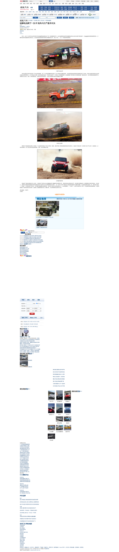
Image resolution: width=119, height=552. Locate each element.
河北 (27, 486)
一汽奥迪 (31, 510)
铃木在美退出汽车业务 (25, 453)
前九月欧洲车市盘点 (24, 459)
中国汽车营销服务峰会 (25, 467)
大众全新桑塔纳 (59, 431)
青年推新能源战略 (24, 462)
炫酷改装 (30, 366)
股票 (44, 3)
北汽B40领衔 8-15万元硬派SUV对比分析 (44, 217)
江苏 (25, 486)
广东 (21, 486)
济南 (40, 11)
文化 (76, 3)
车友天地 (28, 493)
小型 (32, 14)
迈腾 (26, 478)
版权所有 (47, 548)
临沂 (49, 11)
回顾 (88, 1)
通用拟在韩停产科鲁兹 (25, 452)
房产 (53, 3)
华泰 (25, 516)
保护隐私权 (56, 547)
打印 (21, 32)
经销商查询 (22, 543)
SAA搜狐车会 (24, 475)
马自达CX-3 (51, 414)
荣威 (23, 521)
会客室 (24, 350)
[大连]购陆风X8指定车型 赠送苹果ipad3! (32, 238)
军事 (27, 3)
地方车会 (22, 483)
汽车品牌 (23, 495)
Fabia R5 (67, 414)
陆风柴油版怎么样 (24, 247)
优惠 (62, 9)
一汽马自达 (26, 510)
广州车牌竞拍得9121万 (25, 449)
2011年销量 (37, 349)
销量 (49, 9)
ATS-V (59, 414)
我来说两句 (25, 26)
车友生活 (22, 490)
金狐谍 (28, 352)
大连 (61, 11)
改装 (87, 36)
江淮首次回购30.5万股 (24, 445)
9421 (28, 491)
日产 (27, 73)
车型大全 (57, 7)
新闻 (24, 3)
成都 (23, 486)
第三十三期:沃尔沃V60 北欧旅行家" (32, 345)
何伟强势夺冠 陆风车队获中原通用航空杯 (32, 242)
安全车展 (92, 17)
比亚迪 (33, 346)
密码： (41, 1)
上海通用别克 (36, 502)
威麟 (35, 516)
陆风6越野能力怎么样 (24, 248)
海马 (30, 516)
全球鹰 (27, 516)
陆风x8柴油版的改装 (24, 250)
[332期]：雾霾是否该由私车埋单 (33, 342)
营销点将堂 (36, 352)
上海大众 (26, 512)
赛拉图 (28, 481)
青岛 (43, 11)
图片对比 (26, 532)
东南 (32, 521)
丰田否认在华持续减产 (25, 447)
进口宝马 (22, 504)
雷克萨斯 (36, 499)
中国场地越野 (48, 20)
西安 (67, 11)
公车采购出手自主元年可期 (59, 386)
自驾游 (21, 491)
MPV (71, 14)
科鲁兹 (23, 480)
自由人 (24, 493)
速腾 (21, 481)
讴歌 (29, 499)
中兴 (27, 521)
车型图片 (22, 536)
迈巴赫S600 (59, 401)
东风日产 (34, 508)
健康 (70, 3)
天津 (27, 11)
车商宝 (67, 1)
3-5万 (28, 321)
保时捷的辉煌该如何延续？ (31, 347)
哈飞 (31, 518)
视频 (41, 3)
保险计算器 (22, 540)
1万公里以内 (26, 324)
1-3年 (28, 326)
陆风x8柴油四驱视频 (24, 251)
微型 (25, 14)
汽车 (50, 3)
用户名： (31, 1)
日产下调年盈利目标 (24, 451)
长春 (71, 11)
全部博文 (82, 547)
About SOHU (62, 547)
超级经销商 (22, 347)
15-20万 (37, 321)
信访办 (21, 352)
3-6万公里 (35, 324)
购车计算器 (22, 539)
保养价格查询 (23, 529)
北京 (23, 485)
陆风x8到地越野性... (24, 254)
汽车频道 (31, 20)
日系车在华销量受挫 (24, 463)
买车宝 (70, 9)
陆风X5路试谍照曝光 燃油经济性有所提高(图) (33, 241)
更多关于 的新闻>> (26, 244)
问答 (85, 7)
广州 (25, 487)
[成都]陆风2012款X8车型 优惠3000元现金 (32, 235)
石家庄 (30, 11)
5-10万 (31, 321)
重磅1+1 (21, 343)
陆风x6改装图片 (23, 252)
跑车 (86, 14)
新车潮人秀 (22, 345)
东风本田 (22, 510)
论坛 (92, 7)
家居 (56, 3)
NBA (34, 3)
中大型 (55, 14)
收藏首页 (96, 1)
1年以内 (25, 326)
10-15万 (34, 321)
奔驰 (26, 481)
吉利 (23, 516)
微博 (95, 7)
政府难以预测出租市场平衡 (59, 369)
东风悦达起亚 (23, 502)
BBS (80, 3)
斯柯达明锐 (59, 423)
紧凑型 (39, 14)
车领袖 (21, 341)
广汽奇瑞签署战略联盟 (25, 444)
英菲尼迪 (32, 499)
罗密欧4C (68, 401)
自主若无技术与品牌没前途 (59, 372)
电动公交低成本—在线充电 (59, 376)
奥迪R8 (67, 423)
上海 (23, 487)
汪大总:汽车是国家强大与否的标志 (32, 339)
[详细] (38, 338)
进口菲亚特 (26, 504)
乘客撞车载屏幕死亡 (24, 470)
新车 (42, 7)
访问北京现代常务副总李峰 (29, 341)
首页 (21, 3)
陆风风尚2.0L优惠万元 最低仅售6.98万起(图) (33, 239)
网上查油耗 (22, 528)
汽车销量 (22, 349)
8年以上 (36, 326)
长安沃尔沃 (31, 504)
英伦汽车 (24, 518)
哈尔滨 (74, 11)
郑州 (64, 11)
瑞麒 (32, 516)
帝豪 (21, 518)
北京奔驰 (22, 512)
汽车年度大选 (87, 17)
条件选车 (22, 533)
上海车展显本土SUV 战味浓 (59, 383)
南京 (78, 11)
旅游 (73, 3)
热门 (21, 498)
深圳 (27, 487)
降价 (45, 9)
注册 (54, 1)
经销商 (70, 7)
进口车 (75, 7)
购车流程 (22, 541)
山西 (27, 485)
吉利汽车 (37, 346)
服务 (92, 9)
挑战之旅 (25, 491)
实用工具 (23, 524)
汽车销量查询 (23, 537)
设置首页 (22, 547)
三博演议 (32, 350)
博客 (83, 3)
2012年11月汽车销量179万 (29, 349)
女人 (60, 3)
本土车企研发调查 (24, 346)
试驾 (49, 7)
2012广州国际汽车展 (24, 458)
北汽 (29, 346)
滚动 (92, 1)
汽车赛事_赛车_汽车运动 (39, 20)
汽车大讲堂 (22, 339)
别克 (21, 480)
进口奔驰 (22, 499)
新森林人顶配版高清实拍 (41, 227)
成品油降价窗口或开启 (25, 448)
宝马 (28, 478)
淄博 (55, 11)
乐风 (29, 480)
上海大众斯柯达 (29, 502)
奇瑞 (21, 516)
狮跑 (24, 478)
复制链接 (22, 30)
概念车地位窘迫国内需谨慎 (59, 379)
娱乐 (38, 3)
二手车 (75, 9)
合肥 (81, 11)
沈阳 (58, 11)
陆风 (54, 183)
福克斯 (26, 480)
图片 (65, 7)
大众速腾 (51, 431)
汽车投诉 (22, 526)
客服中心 (46, 547)
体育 (31, 3)
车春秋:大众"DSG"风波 (25, 336)
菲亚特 (23, 481)
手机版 (72, 1)
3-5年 (31, 326)
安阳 (25, 485)
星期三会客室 (23, 342)
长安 (31, 346)
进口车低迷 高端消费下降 (58, 381)
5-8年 (33, 326)
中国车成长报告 (26, 343)
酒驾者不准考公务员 (24, 466)
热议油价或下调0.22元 (24, 471)
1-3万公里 (31, 324)
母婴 (63, 3)
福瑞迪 (21, 478)
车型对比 (57, 9)
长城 (21, 521)
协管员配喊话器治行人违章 (59, 374)
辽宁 (21, 487)
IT (47, 3)
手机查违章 (22, 525)
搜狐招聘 (37, 547)
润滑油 (49, 183)
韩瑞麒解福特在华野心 (25, 455)
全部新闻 (77, 547)
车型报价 (22, 535)
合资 (21, 506)
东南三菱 (22, 508)
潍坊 (52, 11)
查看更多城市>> (92, 11)
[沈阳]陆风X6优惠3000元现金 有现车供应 (32, 237)
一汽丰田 (34, 512)
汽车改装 (22, 544)
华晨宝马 (26, 508)
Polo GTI (51, 401)
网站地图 (83, 1)
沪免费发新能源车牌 (24, 460)
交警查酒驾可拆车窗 (24, 464)
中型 (48, 14)
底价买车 (22, 546)
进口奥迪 (26, 499)
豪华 (64, 14)
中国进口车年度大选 (24, 456)
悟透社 (24, 352)
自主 (21, 515)
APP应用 (78, 1)
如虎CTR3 (67, 431)
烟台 (46, 11)
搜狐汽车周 (81, 17)
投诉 (85, 9)
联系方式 (51, 547)
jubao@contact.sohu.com (35, 550)
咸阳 (21, 485)
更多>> (41, 317)
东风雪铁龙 (36, 504)
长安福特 (30, 508)
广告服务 (41, 547)
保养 (82, 9)
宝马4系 (51, 440)
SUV (78, 14)
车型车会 (22, 477)
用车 (82, 7)
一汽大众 (30, 512)
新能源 (94, 14)
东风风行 (34, 518)
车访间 (21, 350)
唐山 (34, 11)
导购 (45, 7)
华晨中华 (28, 518)
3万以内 (25, 321)
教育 (66, 3)
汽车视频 (32, 352)
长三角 (21, 493)
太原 (37, 11)
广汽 (35, 521)
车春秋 (28, 350)
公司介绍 (67, 547)
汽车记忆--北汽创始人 (24, 469)
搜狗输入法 (27, 547)
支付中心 (32, 547)
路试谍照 (30, 360)
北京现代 (35, 510)
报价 (62, 7)
